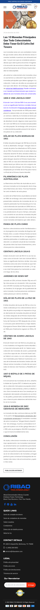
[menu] (4, 7)
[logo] (20, 7)
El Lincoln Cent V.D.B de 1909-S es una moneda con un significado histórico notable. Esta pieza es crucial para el (19, 105)
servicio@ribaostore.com (13, 551)
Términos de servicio (10, 573)
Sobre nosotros (8, 522)
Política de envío (9, 566)
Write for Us (7, 533)
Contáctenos (7, 526)
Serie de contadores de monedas (14, 518)
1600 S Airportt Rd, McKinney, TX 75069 (19, 544)
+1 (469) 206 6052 (11, 548)
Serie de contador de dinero (13, 514)
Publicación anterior (13, 470)
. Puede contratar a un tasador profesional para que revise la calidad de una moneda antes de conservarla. (19, 91)
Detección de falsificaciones (13, 529)
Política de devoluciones (11, 570)
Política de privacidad (10, 562)
